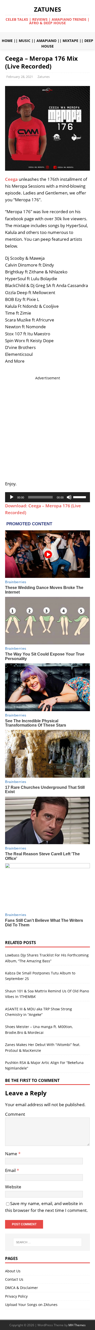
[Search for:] (47, 1242)
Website (13, 1187)
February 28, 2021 (19, 76)
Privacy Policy (16, 1296)
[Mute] (69, 497)
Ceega (11, 179)
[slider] (80, 496)
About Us (13, 1271)
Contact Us (14, 1279)
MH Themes (77, 1325)
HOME (7, 40)
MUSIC (24, 40)
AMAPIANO (46, 40)
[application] (47, 497)
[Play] (11, 497)
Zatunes (43, 76)
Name (11, 1154)
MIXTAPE (70, 40)
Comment (15, 1114)
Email (11, 1170)
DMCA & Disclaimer (21, 1287)
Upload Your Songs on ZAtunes (31, 1304)
